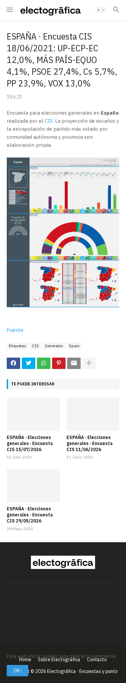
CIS (49, 121)
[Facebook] (13, 363)
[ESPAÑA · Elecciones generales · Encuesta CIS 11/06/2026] (93, 414)
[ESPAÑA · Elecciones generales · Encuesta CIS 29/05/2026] (33, 485)
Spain (74, 345)
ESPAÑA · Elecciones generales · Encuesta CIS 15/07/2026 (30, 443)
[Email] (74, 363)
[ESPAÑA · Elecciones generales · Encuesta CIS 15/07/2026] (33, 414)
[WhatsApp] (43, 363)
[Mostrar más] (89, 363)
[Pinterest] (59, 363)
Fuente (15, 330)
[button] (9, 10)
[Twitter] (28, 363)
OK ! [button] (17, 671)
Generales (54, 345)
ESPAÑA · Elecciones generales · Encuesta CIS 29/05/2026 (30, 515)
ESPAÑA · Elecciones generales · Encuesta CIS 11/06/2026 (90, 443)
